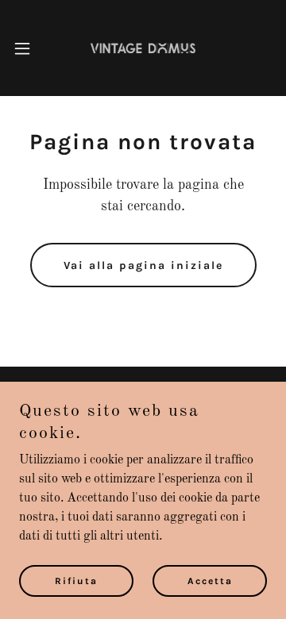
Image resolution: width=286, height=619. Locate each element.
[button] (27, 48)
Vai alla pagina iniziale (143, 265)
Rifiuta (76, 580)
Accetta (210, 580)
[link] (143, 48)
